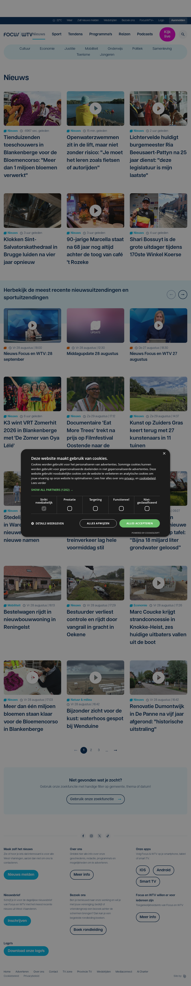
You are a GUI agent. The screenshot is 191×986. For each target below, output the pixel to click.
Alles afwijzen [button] (98, 523)
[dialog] (95, 493)
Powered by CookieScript (145, 532)
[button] (95, 489)
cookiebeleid (147, 478)
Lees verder (38, 483)
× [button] (164, 453)
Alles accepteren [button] (139, 523)
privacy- (129, 478)
